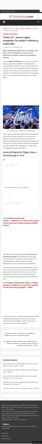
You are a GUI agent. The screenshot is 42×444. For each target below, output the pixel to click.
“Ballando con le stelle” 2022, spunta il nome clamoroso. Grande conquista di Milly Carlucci (21, 223)
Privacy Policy (6, 439)
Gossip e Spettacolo (10, 34)
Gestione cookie (37, 442)
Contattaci (31, 420)
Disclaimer (4, 436)
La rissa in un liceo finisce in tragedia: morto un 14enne (21, 388)
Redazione (4, 433)
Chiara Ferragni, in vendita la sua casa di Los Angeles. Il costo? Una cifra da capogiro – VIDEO (20, 285)
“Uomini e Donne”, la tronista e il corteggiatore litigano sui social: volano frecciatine (20, 334)
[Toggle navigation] (4, 22)
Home (5, 28)
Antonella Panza (17, 47)
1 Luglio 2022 (7, 47)
